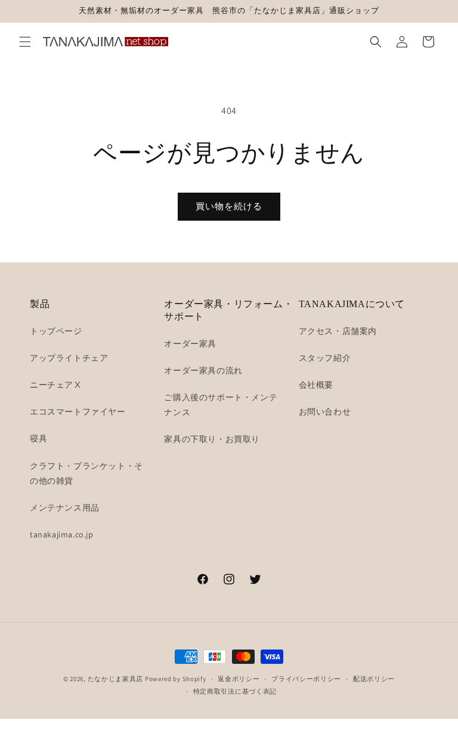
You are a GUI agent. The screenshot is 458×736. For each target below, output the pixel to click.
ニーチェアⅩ (56, 384)
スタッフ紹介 (325, 357)
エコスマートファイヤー (78, 411)
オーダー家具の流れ (203, 370)
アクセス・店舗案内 (338, 331)
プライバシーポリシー (306, 679)
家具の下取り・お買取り (212, 439)
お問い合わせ (325, 411)
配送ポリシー (374, 679)
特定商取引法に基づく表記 (235, 691)
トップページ (56, 331)
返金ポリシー (238, 679)
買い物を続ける (229, 206)
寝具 (38, 438)
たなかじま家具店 (116, 679)
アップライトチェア (69, 357)
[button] (25, 42)
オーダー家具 (190, 343)
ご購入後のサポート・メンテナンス (220, 405)
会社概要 (316, 384)
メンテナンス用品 (65, 507)
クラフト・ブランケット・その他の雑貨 (86, 473)
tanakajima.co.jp (62, 534)
